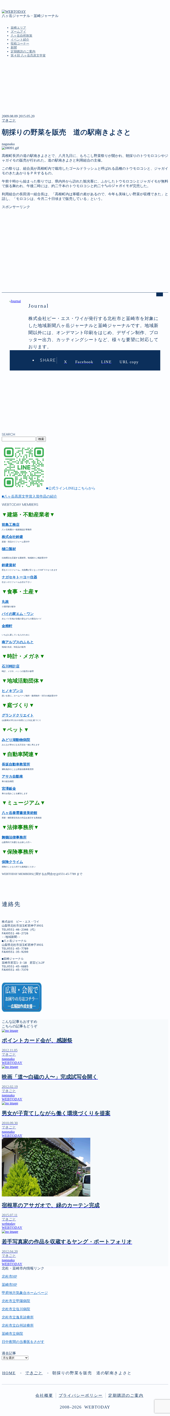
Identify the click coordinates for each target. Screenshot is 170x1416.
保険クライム (12, 862)
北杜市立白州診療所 (18, 1325)
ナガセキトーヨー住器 (19, 577)
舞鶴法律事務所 (14, 837)
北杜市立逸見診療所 (18, 1317)
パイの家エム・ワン (18, 614)
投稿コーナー (20, 43)
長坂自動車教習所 (16, 764)
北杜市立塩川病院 (16, 1309)
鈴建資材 (9, 565)
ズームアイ (18, 32)
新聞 (14, 47)
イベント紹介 (20, 39)
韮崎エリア (18, 28)
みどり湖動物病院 (16, 740)
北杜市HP (9, 1276)
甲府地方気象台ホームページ (25, 1293)
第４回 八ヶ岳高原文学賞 (28, 55)
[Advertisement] (85, 240)
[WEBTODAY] (14, 11)
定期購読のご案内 (23, 51)
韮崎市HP (9, 1284)
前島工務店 (10, 525)
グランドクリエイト (18, 715)
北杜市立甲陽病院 (16, 1301)
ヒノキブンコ (12, 691)
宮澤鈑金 (9, 788)
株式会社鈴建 (12, 537)
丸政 (5, 602)
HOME (9, 1373)
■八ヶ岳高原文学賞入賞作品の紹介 (29, 496)
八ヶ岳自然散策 (21, 36)
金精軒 (7, 626)
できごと (9, 120)
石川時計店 (10, 666)
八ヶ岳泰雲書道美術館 (19, 813)
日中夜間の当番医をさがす (23, 1342)
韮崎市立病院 (12, 1333)
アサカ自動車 (12, 776)
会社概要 (44, 1395)
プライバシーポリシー (81, 1395)
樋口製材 (9, 549)
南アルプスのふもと (18, 642)
